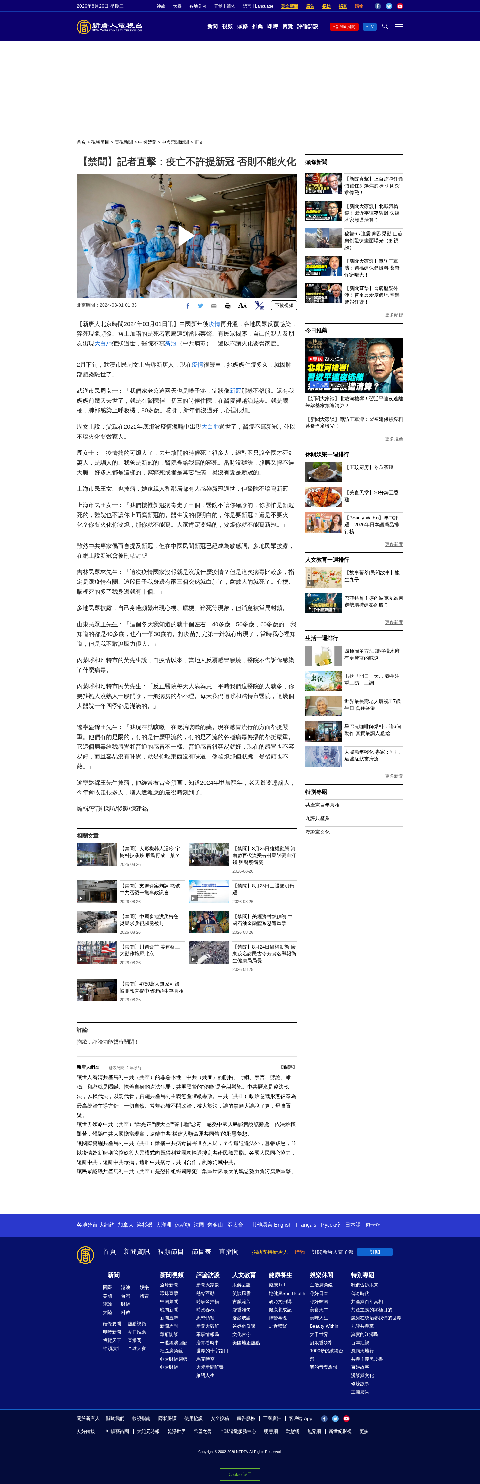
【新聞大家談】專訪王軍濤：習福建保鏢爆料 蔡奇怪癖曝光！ (372, 268)
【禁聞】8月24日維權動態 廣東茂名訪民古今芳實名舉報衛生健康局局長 (264, 953)
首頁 (81, 142)
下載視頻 (284, 305)
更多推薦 (394, 438)
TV (371, 26)
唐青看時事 (207, 1342)
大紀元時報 (148, 1431)
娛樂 (144, 1287)
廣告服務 (246, 1418)
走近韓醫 (278, 1326)
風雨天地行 (362, 1350)
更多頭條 (394, 314)
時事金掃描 (207, 1301)
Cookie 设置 (240, 1474)
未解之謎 (241, 1284)
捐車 (343, 6)
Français (306, 1225)
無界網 (314, 1431)
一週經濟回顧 (173, 1342)
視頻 (227, 26)
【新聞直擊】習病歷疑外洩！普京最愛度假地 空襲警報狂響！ (372, 295)
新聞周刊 (169, 1326)
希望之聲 (203, 1431)
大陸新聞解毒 (210, 1367)
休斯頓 (182, 1225)
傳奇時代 (360, 1293)
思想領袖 (205, 1317)
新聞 (212, 26)
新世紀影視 (340, 1431)
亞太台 (235, 1225)
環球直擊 (169, 1293)
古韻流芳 (241, 1301)
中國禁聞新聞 (175, 142)
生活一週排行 (321, 638)
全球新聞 (169, 1284)
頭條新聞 (316, 162)
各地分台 (197, 6)
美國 (107, 1296)
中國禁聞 (147, 142)
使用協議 (193, 1418)
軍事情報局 (207, 1334)
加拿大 (126, 1225)
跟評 (288, 1067)
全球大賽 (137, 1348)
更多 (364, 1431)
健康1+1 (277, 1284)
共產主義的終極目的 (371, 1309)
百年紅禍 (360, 1342)
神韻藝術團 (117, 1431)
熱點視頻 (137, 1323)
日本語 (353, 1225)
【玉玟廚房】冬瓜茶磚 (368, 467)
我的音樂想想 (323, 1367)
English (283, 1225)
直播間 (229, 1251)
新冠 (171, 343)
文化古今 (241, 1334)
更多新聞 (394, 544)
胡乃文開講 (280, 1301)
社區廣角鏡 (171, 1350)
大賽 (177, 6)
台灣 (125, 1296)
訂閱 (375, 1252)
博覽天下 (112, 1340)
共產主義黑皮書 (367, 1359)
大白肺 (103, 343)
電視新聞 (124, 142)
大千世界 (319, 1334)
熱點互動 (205, 1293)
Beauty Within (324, 1326)
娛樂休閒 (321, 1275)
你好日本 (319, 1293)
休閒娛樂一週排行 (327, 454)
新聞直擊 (169, 1317)
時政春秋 (205, 1309)
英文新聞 (289, 6)
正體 (218, 6)
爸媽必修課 (243, 1326)
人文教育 (244, 1275)
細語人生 (205, 1375)
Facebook (378, 6)
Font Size (242, 304)
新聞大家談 (207, 1284)
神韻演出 (112, 1348)
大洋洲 (163, 1225)
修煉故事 (360, 1383)
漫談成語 (241, 1317)
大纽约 (107, 1225)
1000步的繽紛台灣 (326, 1355)
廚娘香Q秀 (321, 1342)
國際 (107, 1287)
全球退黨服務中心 (238, 1431)
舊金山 (215, 1225)
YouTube (400, 6)
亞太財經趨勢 (173, 1359)
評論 (107, 1304)
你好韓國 (319, 1301)
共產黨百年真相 (322, 804)
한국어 (373, 1225)
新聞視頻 (172, 1275)
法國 (199, 1225)
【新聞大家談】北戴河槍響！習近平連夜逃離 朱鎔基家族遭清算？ (372, 213)
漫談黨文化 (317, 832)
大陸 (107, 1312)
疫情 (214, 324)
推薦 (257, 26)
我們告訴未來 (364, 1284)
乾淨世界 (177, 1431)
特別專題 (316, 792)
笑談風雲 (241, 1293)
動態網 (292, 1431)
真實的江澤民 (364, 1334)
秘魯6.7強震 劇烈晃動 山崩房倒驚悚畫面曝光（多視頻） (373, 240)
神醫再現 (278, 1317)
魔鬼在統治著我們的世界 (376, 1317)
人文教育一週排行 (327, 560)
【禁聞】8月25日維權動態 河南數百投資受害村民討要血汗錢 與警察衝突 (264, 855)
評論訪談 (307, 26)
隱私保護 (167, 1418)
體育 (144, 1296)
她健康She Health (287, 1293)
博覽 (287, 26)
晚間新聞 (169, 1309)
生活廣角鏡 (321, 1284)
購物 (359, 6)
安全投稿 (220, 1418)
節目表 (201, 1251)
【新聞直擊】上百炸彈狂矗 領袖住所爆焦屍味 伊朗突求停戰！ (373, 185)
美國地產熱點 (246, 1342)
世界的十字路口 (212, 1350)
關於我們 (115, 1418)
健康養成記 (280, 1309)
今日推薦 (316, 330)
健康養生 (280, 1275)
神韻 (161, 6)
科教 (125, 1312)
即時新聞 (112, 1331)
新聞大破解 (207, 1326)
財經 (125, 1304)
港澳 (125, 1287)
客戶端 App (300, 1418)
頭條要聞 (112, 1323)
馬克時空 (205, 1359)
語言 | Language (258, 6)
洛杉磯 (144, 1225)
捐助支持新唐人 (270, 1252)
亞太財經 (169, 1367)
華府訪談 (169, 1334)
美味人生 (319, 1317)
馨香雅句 (241, 1309)
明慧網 (271, 1431)
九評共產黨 (317, 818)
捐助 (326, 6)
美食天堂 (319, 1309)
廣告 (310, 6)
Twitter (389, 6)
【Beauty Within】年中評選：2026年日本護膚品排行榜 (371, 524)
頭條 (242, 26)
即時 (272, 26)
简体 (231, 6)
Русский (331, 1225)
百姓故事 (360, 1367)
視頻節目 (100, 142)
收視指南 (141, 1418)
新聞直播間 (345, 26)
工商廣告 (360, 1392)
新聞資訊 (137, 1251)
